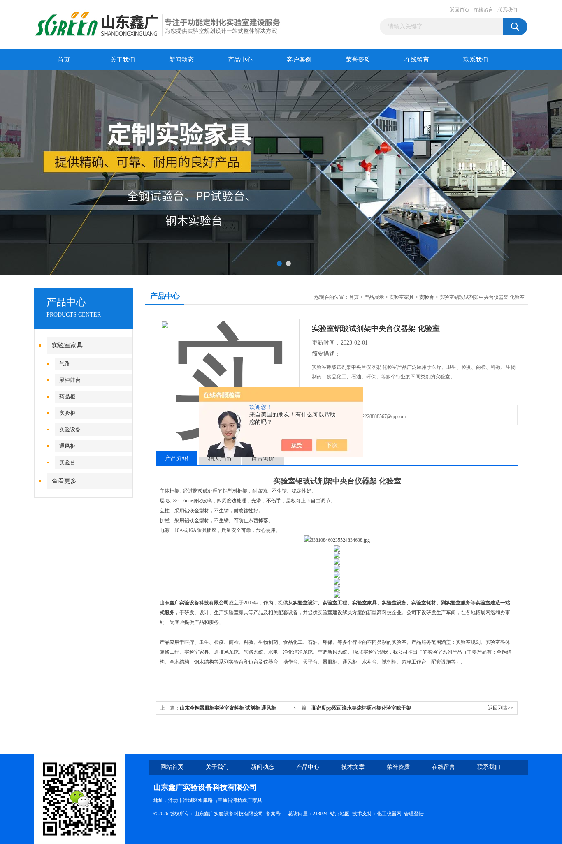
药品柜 (67, 396)
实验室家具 (67, 345)
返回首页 (459, 10)
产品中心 (240, 59)
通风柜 (67, 446)
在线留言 (483, 10)
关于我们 (122, 59)
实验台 (67, 462)
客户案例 (299, 59)
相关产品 (219, 458)
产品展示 (374, 297)
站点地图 (340, 813)
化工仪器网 (389, 813)
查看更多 (64, 481)
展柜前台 (70, 380)
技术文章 (353, 767)
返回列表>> (500, 708)
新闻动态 (181, 59)
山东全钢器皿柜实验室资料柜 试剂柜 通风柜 (228, 708)
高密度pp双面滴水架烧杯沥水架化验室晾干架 (361, 708)
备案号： (276, 813)
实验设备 (70, 429)
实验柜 (67, 413)
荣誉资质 (358, 59)
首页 (64, 59)
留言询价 (262, 458)
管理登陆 (414, 813)
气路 (64, 364)
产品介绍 (176, 458)
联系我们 (507, 10)
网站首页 (171, 767)
